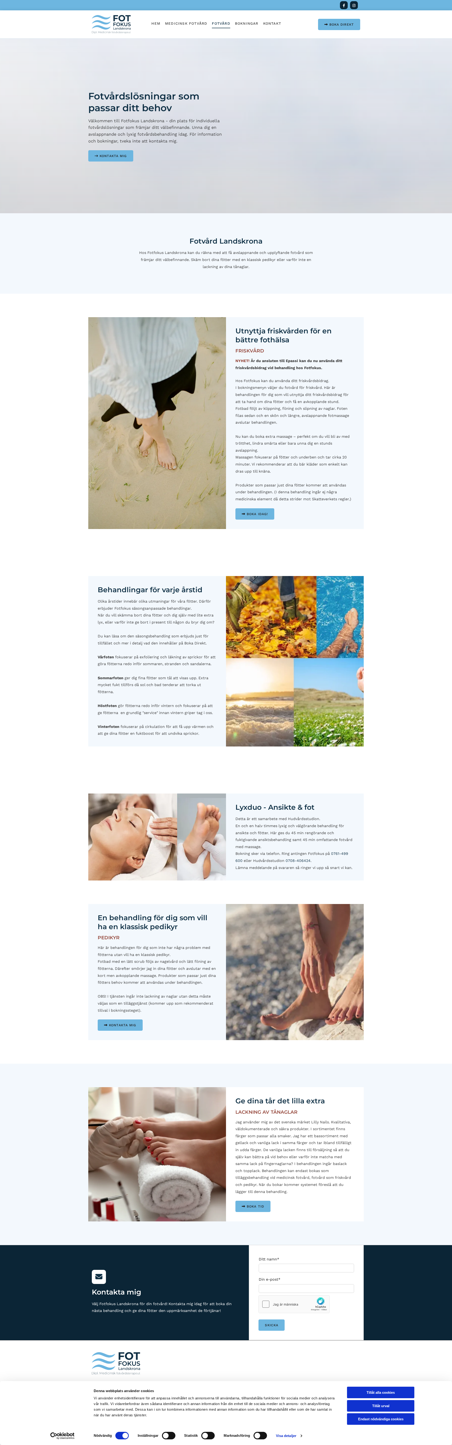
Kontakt (272, 23)
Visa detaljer (286, 1436)
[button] (339, 24)
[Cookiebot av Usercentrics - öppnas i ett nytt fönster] (62, 1435)
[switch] (168, 1435)
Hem (155, 23)
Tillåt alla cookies (381, 1392)
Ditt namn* (269, 1259)
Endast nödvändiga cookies (381, 1419)
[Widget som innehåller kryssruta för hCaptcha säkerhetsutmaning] (294, 1304)
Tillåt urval (380, 1406)
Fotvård (221, 23)
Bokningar (246, 23)
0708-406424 (298, 860)
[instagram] (354, 5)
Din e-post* (269, 1279)
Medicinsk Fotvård (186, 23)
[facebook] (344, 5)
